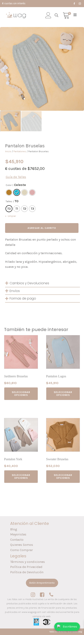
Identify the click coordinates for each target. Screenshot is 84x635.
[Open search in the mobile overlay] (56, 15)
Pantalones (19, 151)
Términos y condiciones (27, 562)
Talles (9, 201)
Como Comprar (21, 550)
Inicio (8, 151)
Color (9, 185)
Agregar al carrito (42, 228)
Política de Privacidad (26, 567)
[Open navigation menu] (75, 15)
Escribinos (70, 626)
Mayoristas (18, 534)
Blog (13, 529)
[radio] (9, 192)
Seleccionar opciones (21, 393)
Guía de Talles (16, 177)
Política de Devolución (26, 572)
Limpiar (12, 216)
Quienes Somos (21, 545)
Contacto (16, 540)
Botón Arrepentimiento (42, 582)
